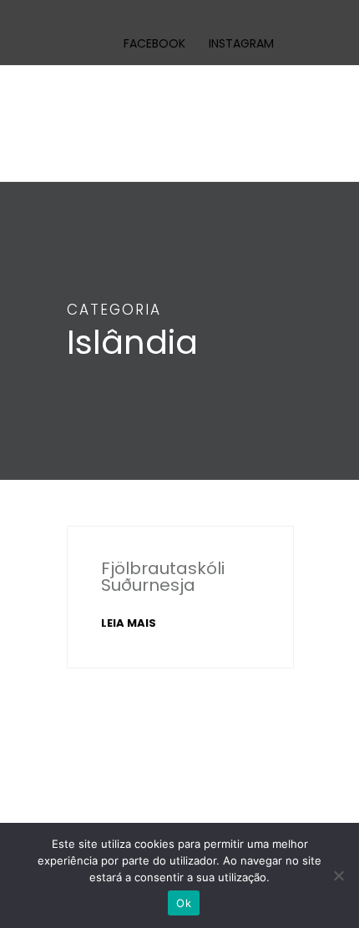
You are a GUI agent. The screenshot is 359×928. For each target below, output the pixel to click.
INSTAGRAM (241, 43)
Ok (183, 903)
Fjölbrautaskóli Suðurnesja (163, 577)
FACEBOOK (154, 43)
